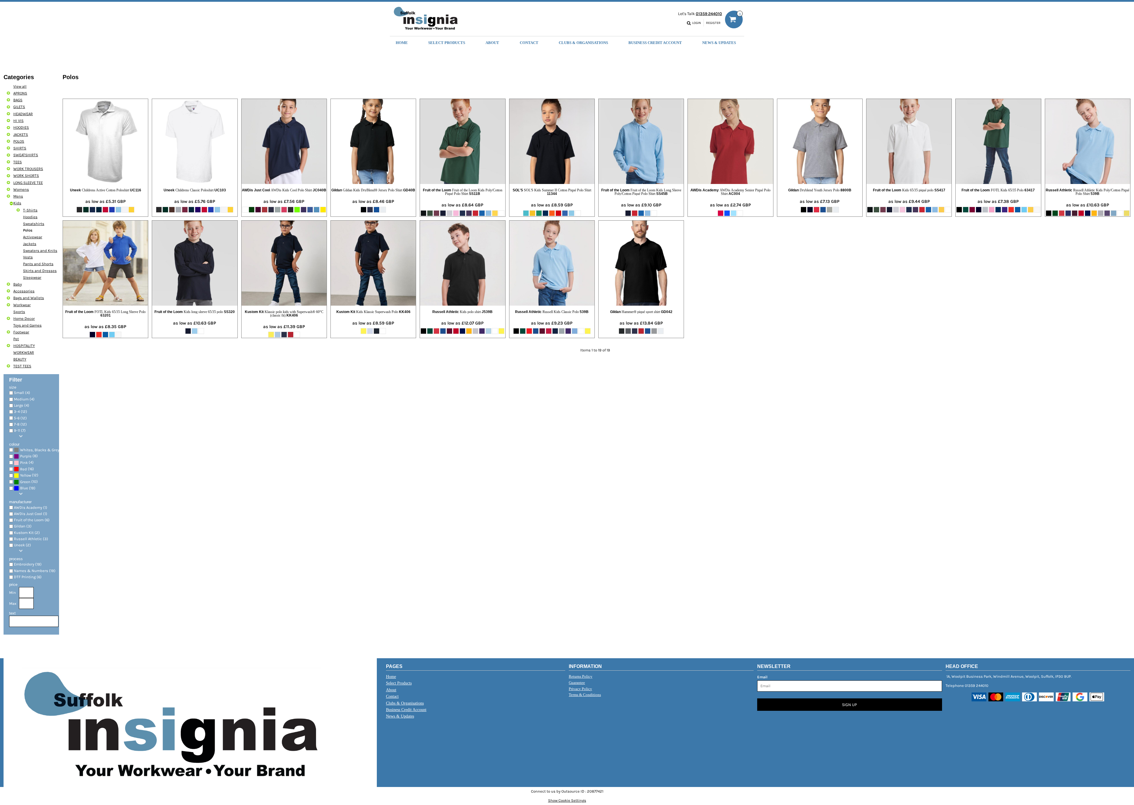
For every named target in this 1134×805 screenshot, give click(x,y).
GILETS (19, 107)
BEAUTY (19, 359)
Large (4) (21, 405)
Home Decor (24, 318)
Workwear (22, 305)
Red (23, 469)
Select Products (399, 683)
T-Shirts (30, 210)
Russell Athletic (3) (31, 539)
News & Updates (400, 716)
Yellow (25, 475)
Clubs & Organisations (405, 703)
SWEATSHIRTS (25, 155)
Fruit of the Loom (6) (32, 520)
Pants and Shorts (38, 264)
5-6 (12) (20, 418)
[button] (446, 42)
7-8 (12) (20, 424)
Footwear (21, 332)
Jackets (29, 244)
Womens (21, 189)
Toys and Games (27, 325)
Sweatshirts (33, 223)
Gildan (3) (23, 526)
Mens (18, 196)
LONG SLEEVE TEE (28, 182)
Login (696, 23)
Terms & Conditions (585, 694)
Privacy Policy (580, 689)
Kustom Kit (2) (27, 532)
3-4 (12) (20, 411)
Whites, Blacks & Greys (40, 450)
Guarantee (577, 682)
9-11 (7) (20, 430)
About (391, 690)
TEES (17, 162)
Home (391, 676)
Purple (26, 456)
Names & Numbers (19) (35, 570)
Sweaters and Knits (40, 250)
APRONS (20, 93)
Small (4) (22, 392)
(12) (29, 475)
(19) (41, 449)
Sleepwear (32, 277)
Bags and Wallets (28, 298)
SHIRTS (19, 148)
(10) (29, 481)
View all (20, 86)
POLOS (18, 141)
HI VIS (18, 120)
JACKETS (20, 134)
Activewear (32, 237)
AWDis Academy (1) (30, 507)
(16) (27, 469)
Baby (17, 284)
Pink (24, 462)
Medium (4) (24, 399)
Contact (392, 696)
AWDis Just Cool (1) (30, 513)
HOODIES (21, 127)
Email (762, 677)
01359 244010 (709, 13)
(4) (27, 462)
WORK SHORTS (26, 175)
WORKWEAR (23, 352)
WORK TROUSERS (28, 169)
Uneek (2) (22, 545)
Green (25, 482)
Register (713, 23)
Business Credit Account (406, 710)
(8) (29, 456)
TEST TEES (22, 366)
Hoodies (30, 217)
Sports (19, 311)
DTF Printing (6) (28, 577)
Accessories (24, 291)
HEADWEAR (23, 114)
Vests (28, 257)
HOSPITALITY (24, 345)
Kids (17, 203)
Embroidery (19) (28, 564)
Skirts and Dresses (40, 270)
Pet (16, 339)
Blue (24, 488)
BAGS (17, 100)
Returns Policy (580, 676)
